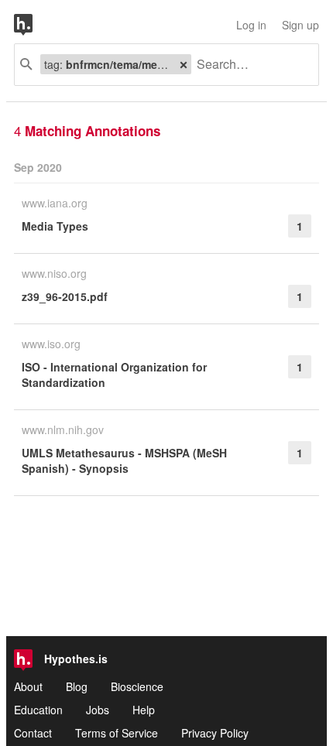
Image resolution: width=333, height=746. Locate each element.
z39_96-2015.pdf (65, 296)
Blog (77, 686)
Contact (33, 733)
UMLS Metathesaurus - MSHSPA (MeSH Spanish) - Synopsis (124, 460)
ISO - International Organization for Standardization (114, 374)
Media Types (55, 226)
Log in (251, 25)
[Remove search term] (183, 64)
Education (38, 709)
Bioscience (137, 686)
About (28, 686)
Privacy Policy (215, 733)
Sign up (300, 25)
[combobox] (249, 64)
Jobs (97, 709)
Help (143, 709)
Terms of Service (116, 733)
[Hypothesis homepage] (35, 25)
